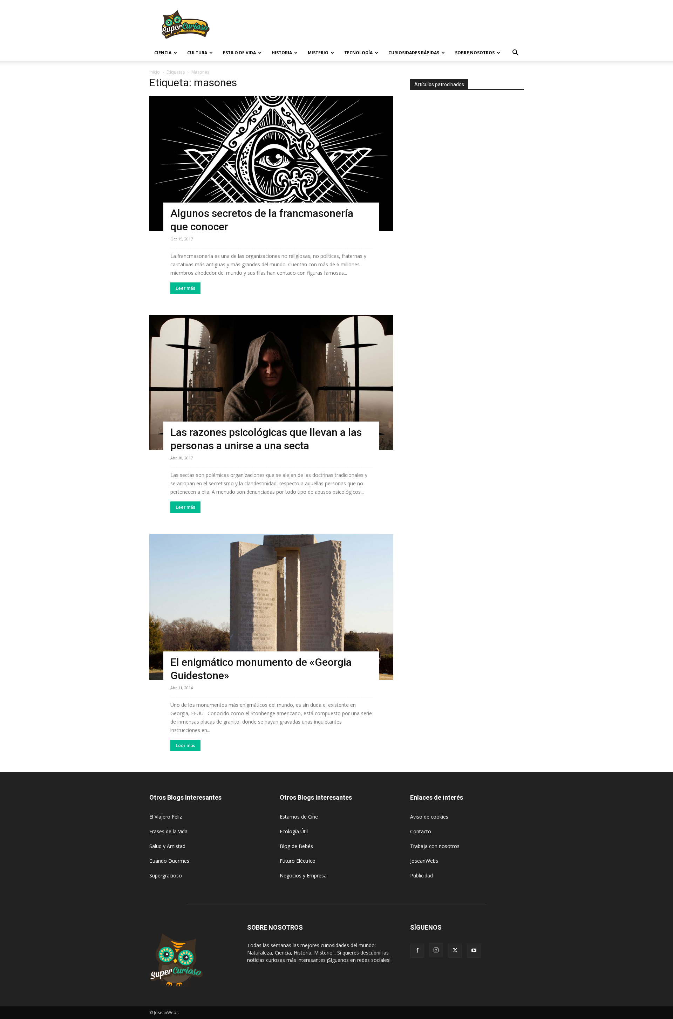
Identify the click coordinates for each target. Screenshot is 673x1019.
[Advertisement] (396, 25)
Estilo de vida (239, 53)
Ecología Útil (294, 831)
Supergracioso (165, 875)
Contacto (420, 831)
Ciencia (162, 53)
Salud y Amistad (167, 846)
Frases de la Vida (168, 831)
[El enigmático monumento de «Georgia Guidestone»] (271, 607)
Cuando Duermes (169, 860)
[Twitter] (455, 951)
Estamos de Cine (299, 816)
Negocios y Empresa (303, 875)
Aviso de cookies (429, 816)
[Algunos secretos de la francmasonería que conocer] (271, 163)
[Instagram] (436, 950)
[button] (515, 53)
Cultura (197, 53)
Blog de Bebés (296, 846)
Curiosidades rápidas (413, 53)
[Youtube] (474, 951)
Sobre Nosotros (475, 53)
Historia (282, 53)
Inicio (154, 72)
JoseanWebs (424, 860)
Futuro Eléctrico (297, 860)
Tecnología (358, 53)
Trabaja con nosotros (435, 846)
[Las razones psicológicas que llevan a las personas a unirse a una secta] (271, 382)
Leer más (185, 288)
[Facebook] (417, 951)
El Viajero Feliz (165, 816)
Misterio (318, 53)
